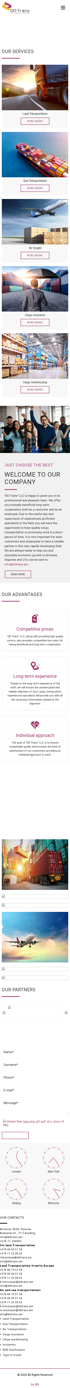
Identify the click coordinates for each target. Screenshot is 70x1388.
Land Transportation (16, 1318)
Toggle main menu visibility (63, 7)
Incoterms (9, 1344)
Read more (35, 121)
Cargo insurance (13, 1334)
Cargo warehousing (15, 1339)
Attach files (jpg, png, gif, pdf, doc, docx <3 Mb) (33, 1123)
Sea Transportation (15, 1324)
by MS (35, 1384)
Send (15, 1135)
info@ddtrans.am (16, 564)
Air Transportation (15, 1329)
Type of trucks (12, 1355)
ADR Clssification (14, 1349)
